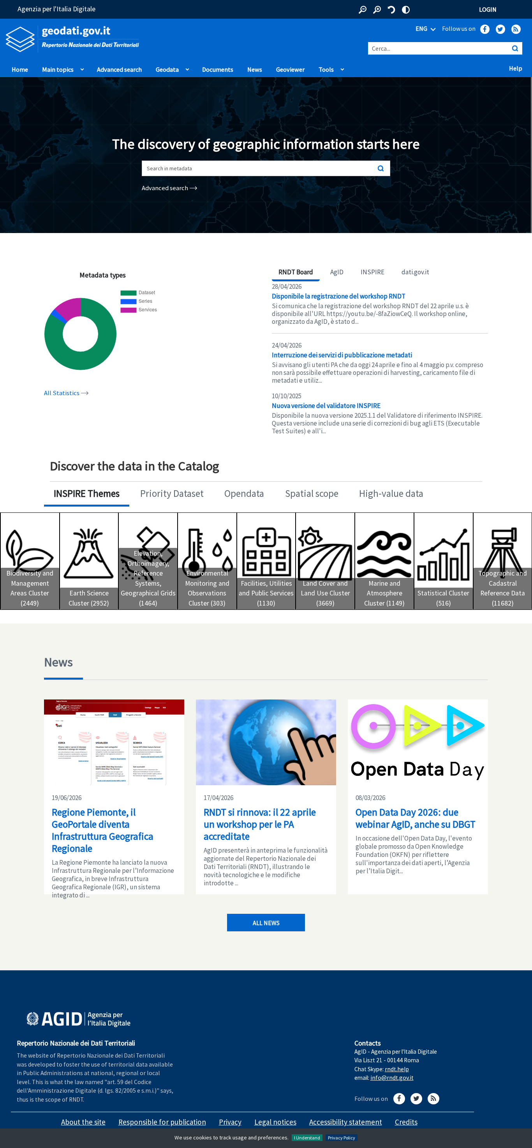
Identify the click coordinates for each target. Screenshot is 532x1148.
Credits (406, 1122)
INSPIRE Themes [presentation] (87, 493)
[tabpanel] (380, 359)
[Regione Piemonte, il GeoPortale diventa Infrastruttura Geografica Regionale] (114, 742)
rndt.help (397, 1069)
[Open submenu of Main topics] (82, 67)
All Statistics (62, 393)
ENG (422, 28)
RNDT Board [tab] (295, 272)
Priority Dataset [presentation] (172, 493)
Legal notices (275, 1122)
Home (20, 69)
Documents (217, 69)
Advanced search (119, 69)
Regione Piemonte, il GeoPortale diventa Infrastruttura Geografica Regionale (102, 830)
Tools (326, 69)
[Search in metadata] (380, 168)
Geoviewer (292, 69)
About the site (83, 1122)
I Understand (307, 1138)
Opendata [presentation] (244, 493)
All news (266, 923)
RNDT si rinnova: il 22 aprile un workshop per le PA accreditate (260, 824)
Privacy (230, 1122)
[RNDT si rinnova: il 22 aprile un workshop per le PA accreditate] (266, 742)
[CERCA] (514, 48)
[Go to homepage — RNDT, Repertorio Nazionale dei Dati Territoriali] (111, 39)
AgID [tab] (337, 272)
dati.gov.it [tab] (415, 272)
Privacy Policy (341, 1138)
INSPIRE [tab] (372, 272)
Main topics (58, 69)
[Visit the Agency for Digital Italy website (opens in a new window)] (78, 1019)
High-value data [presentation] (391, 493)
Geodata (167, 69)
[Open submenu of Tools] (342, 67)
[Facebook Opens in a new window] (484, 29)
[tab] (86, 494)
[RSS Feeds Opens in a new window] (516, 29)
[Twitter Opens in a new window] (500, 29)
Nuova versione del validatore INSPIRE (326, 405)
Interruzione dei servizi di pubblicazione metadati (342, 355)
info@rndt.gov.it (392, 1077)
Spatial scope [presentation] (311, 493)
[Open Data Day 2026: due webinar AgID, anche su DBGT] (418, 742)
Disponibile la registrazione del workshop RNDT (338, 296)
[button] (362, 9)
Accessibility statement (345, 1122)
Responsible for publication (162, 1122)
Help (517, 68)
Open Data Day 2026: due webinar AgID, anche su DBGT (416, 818)
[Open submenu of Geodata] (187, 67)
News (254, 69)
